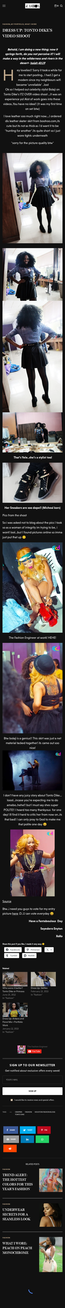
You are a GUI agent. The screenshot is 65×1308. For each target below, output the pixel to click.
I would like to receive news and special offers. (34, 1100)
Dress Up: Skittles (39, 988)
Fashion (6, 24)
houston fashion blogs (45, 1112)
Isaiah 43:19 (37, 63)
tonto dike (19, 1114)
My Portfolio (17, 24)
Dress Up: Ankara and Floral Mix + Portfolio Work (13, 1022)
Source (6, 901)
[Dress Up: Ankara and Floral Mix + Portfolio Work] (15, 1010)
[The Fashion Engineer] (32, 5)
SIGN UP (32, 1091)
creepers (18, 1112)
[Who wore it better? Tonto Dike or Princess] (15, 979)
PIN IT (34, 198)
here (15, 913)
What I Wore (31, 24)
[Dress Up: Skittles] (43, 979)
